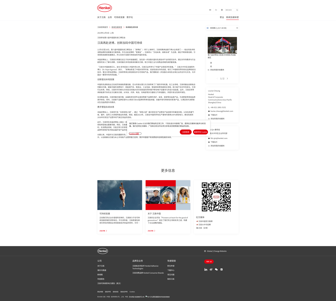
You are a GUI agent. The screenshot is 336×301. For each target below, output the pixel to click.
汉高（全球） (203, 228)
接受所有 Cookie (200, 132)
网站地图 (100, 292)
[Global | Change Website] (222, 10)
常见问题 (170, 274)
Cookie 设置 (134, 133)
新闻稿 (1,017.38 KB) (218, 28)
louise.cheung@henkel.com (222, 111)
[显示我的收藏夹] (216, 10)
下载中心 (170, 270)
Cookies (132, 292)
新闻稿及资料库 (132, 27)
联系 (207, 261)
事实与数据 (101, 270)
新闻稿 (100, 274)
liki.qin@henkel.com (219, 138)
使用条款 (115, 292)
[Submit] (237, 10)
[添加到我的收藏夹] (237, 28)
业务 (110, 17)
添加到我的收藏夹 (217, 69)
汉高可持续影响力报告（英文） (109, 283)
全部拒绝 (185, 132)
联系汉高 (170, 279)
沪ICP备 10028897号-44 (136, 297)
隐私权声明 (123, 292)
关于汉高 (101, 17)
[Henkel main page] (104, 7)
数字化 (130, 17)
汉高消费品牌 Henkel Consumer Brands (148, 273)
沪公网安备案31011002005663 (160, 297)
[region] (168, 128)
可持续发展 (119, 17)
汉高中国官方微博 (205, 221)
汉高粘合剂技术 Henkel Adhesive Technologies (145, 267)
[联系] (210, 10)
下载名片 (214, 115)
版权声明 (108, 292)
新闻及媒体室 (232, 17)
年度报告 (100, 279)
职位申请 (170, 266)
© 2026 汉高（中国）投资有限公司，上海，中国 (112, 297)
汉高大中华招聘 (204, 224)
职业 (222, 17)
